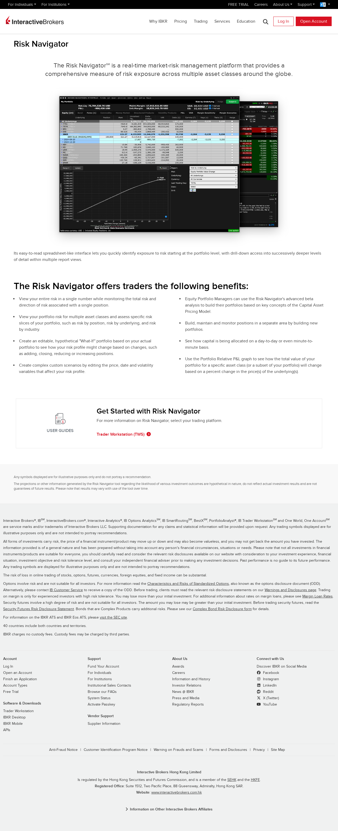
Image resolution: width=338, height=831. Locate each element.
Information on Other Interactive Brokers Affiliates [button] (171, 809)
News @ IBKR (183, 692)
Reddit (268, 692)
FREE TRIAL (238, 4)
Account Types (15, 685)
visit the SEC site (113, 617)
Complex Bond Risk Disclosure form (222, 609)
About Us (281, 4)
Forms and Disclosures (228, 750)
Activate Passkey (101, 704)
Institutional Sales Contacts (109, 685)
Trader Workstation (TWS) (120, 434)
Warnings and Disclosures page (290, 590)
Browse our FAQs (102, 692)
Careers (261, 4)
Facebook (270, 673)
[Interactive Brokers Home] (35, 20)
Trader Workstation (18, 711)
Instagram (270, 679)
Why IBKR (158, 21)
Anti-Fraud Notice (63, 750)
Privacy (259, 750)
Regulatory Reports (188, 704)
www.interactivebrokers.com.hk (176, 792)
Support (305, 4)
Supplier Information (104, 724)
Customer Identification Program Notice (116, 750)
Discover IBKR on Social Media (282, 666)
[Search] (265, 21)
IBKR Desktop (14, 717)
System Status (99, 698)
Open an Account (17, 673)
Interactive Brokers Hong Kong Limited (169, 772)
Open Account (313, 21)
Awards (178, 666)
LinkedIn (269, 685)
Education (246, 21)
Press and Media (185, 698)
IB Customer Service (66, 590)
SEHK (231, 780)
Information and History (191, 679)
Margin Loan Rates (317, 596)
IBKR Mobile (13, 724)
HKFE (255, 780)
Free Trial (10, 692)
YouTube (269, 704)
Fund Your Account (103, 666)
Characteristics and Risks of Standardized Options (188, 584)
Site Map (278, 750)
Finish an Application (20, 679)
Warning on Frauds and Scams (178, 750)
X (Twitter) (270, 698)
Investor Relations (186, 685)
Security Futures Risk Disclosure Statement (38, 609)
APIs (6, 730)
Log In (283, 21)
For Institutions (54, 4)
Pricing (180, 21)
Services (222, 21)
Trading (201, 21)
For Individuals (20, 4)
